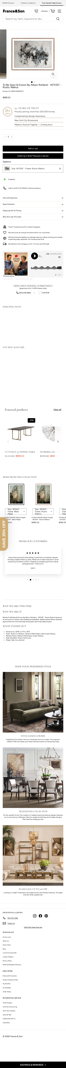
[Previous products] (8, 441)
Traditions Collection (28, 3)
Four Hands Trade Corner (51, 3)
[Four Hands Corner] (33, 702)
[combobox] (33, 19)
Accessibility (7, 988)
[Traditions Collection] (33, 777)
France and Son (8, 279)
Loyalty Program (8, 957)
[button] (33, 1065)
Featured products (16, 410)
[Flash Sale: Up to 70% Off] (33, 855)
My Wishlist (6, 984)
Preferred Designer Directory (12, 964)
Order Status (7, 992)
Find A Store (7, 945)
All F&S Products (8, 3)
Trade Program (7, 1003)
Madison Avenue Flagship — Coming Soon (34, 125)
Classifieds (6, 1022)
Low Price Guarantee (9, 953)
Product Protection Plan (10, 980)
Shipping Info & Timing (12, 211)
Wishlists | (45, 11)
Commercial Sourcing (10, 1007)
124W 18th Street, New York (33, 927)
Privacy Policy (7, 961)
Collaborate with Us (9, 1018)
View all (57, 409)
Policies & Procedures (10, 976)
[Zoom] (53, 74)
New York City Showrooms (26, 120)
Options (7, 161)
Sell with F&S (7, 1015)
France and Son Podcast (24, 279)
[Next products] (58, 441)
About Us (6, 941)
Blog (4, 949)
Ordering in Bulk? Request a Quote (33, 156)
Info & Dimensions (10, 198)
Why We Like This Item (12, 217)
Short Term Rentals (9, 1011)
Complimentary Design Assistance (30, 116)
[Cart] (52, 11)
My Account (7, 937)
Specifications (9, 204)
